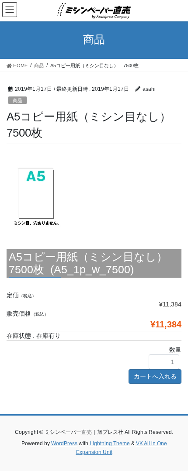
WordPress (64, 443)
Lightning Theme (110, 443)
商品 (17, 100)
